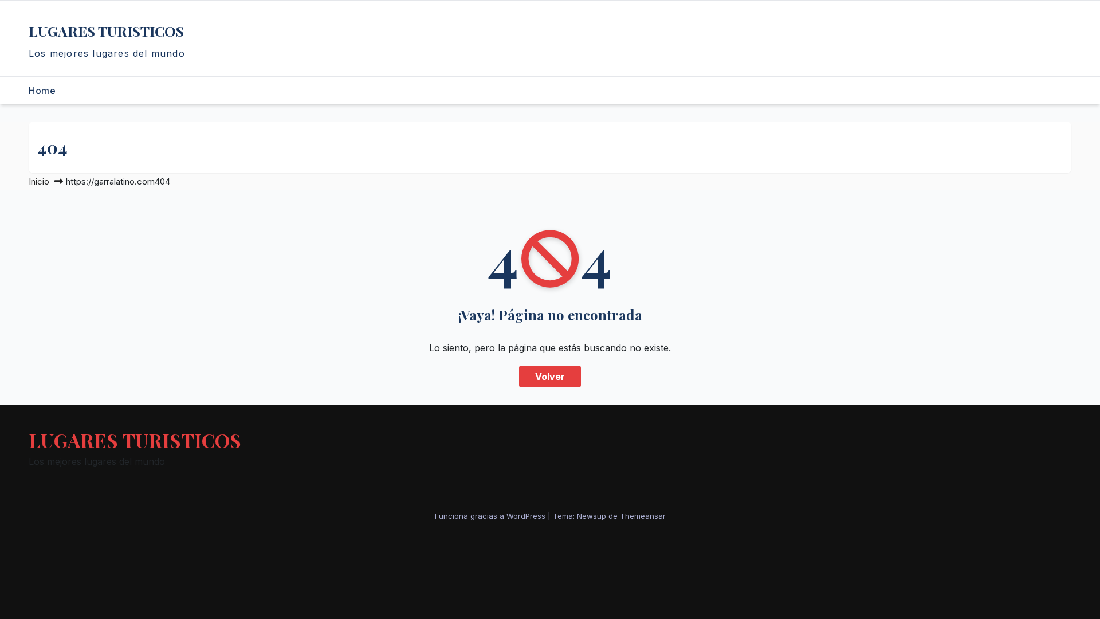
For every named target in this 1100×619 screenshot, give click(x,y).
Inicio (39, 181)
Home (42, 90)
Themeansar (643, 515)
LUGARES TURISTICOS (106, 30)
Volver (550, 376)
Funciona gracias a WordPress (491, 515)
